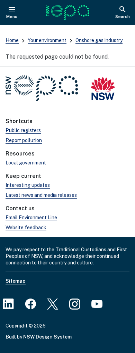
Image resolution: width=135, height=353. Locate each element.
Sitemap (16, 281)
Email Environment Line (31, 217)
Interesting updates (28, 185)
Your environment (47, 40)
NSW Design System (47, 337)
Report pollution (24, 140)
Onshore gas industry (99, 40)
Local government (26, 162)
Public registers (23, 130)
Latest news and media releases (41, 195)
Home (12, 40)
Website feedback (26, 227)
